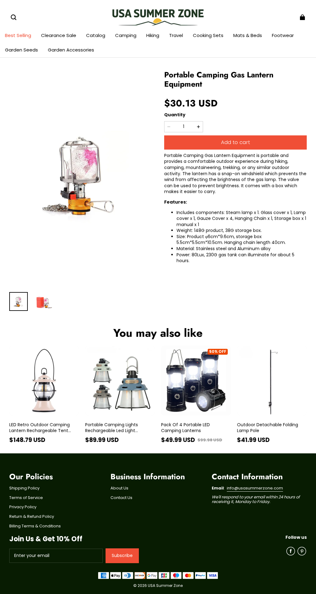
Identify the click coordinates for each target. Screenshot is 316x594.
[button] (13, 17)
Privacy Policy (22, 507)
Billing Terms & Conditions (35, 526)
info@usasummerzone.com (255, 488)
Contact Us (121, 497)
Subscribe (122, 555)
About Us (119, 488)
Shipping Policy (24, 488)
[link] (95, 36)
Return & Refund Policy (31, 516)
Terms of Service (26, 497)
